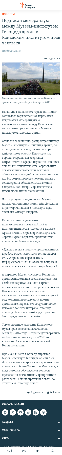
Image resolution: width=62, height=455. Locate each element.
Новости (8, 14)
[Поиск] (52, 451)
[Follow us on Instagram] (28, 412)
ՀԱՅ (9, 451)
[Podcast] (43, 412)
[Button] (52, 58)
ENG (23, 451)
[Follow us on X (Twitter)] (13, 412)
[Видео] (38, 451)
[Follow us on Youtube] (20, 412)
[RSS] (36, 412)
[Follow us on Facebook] (5, 412)
